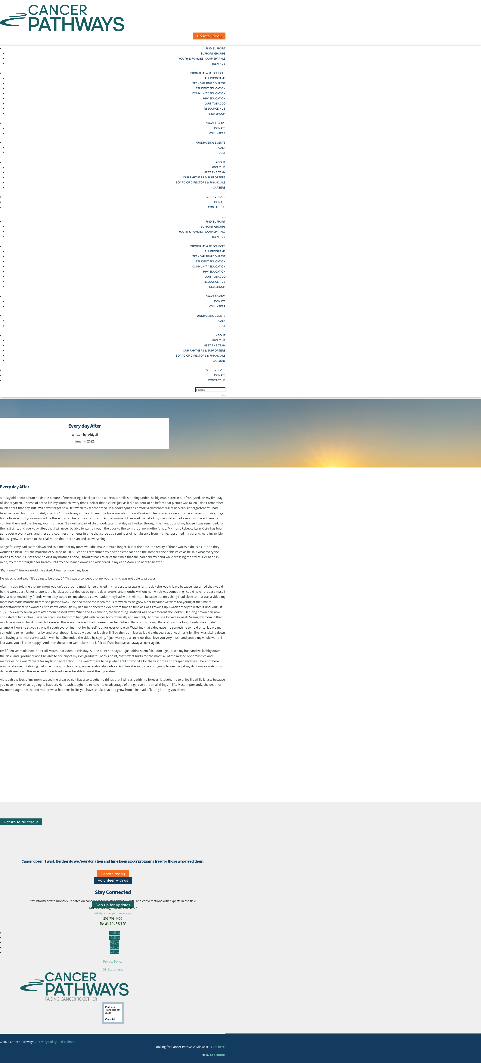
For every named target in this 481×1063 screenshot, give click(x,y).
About (220, 162)
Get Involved (215, 197)
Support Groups (213, 53)
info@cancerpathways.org (112, 913)
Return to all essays (21, 822)
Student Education (210, 88)
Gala (221, 147)
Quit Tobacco (215, 103)
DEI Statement (113, 970)
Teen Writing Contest (208, 83)
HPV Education (214, 98)
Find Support (215, 48)
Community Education (208, 93)
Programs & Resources (207, 73)
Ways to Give (215, 123)
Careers (219, 187)
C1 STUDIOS (217, 1055)
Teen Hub (218, 63)
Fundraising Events (210, 142)
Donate (219, 128)
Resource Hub (214, 108)
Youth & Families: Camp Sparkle (201, 58)
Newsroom (217, 113)
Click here (218, 1047)
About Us (218, 167)
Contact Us (216, 207)
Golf (222, 153)
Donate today (113, 873)
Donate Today (209, 36)
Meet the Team (214, 172)
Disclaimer (67, 1042)
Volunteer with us (113, 880)
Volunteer (217, 133)
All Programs (215, 78)
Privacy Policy (112, 961)
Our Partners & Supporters (204, 177)
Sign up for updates (112, 904)
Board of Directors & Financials (200, 182)
